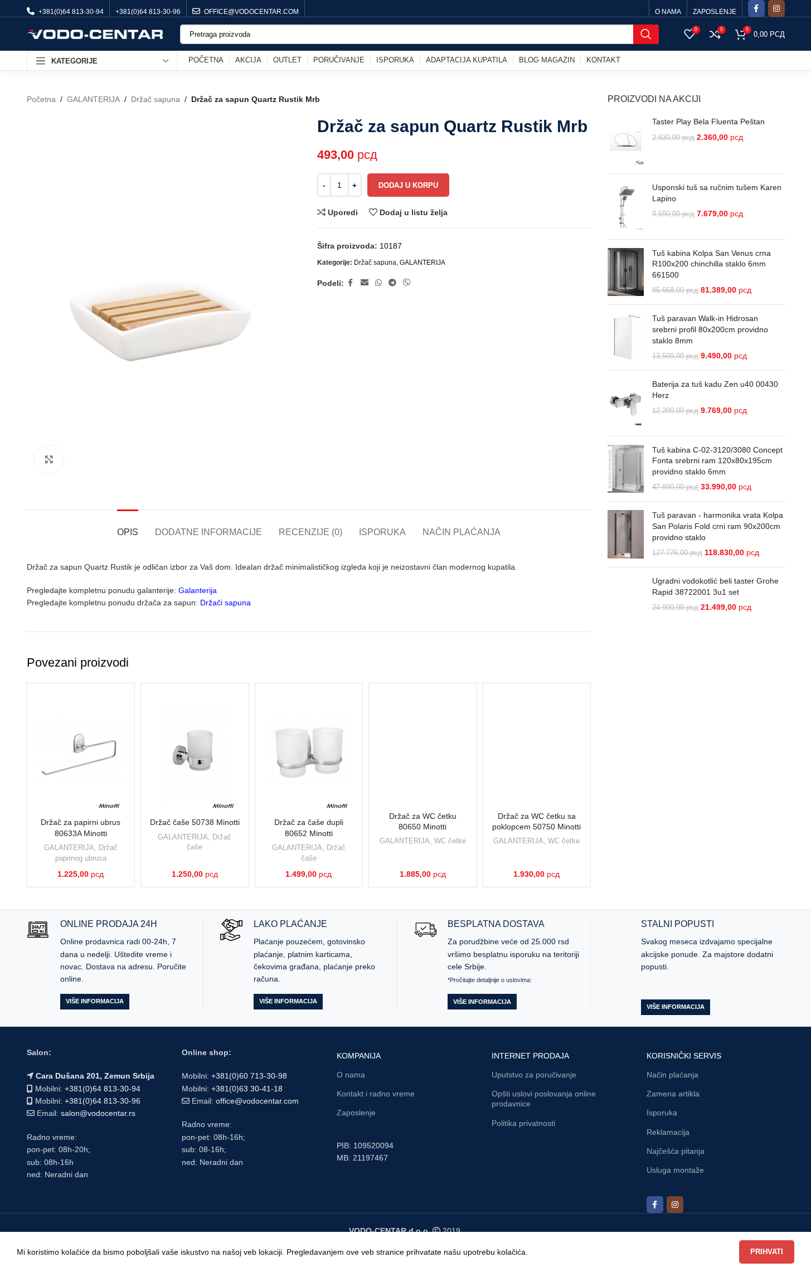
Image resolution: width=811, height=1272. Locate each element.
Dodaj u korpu (408, 185)
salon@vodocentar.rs (98, 1113)
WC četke (450, 841)
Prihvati (766, 1251)
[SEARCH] (646, 34)
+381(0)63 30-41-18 (247, 1088)
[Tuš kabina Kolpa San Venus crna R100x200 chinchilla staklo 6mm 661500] (626, 272)
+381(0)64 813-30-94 (102, 1088)
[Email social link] (364, 282)
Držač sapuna (155, 99)
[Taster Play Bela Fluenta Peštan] (626, 140)
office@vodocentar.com (257, 1100)
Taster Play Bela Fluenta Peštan (708, 121)
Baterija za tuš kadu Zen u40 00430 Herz (715, 390)
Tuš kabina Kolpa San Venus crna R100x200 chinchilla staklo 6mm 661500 (711, 264)
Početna (41, 99)
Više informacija (95, 1001)
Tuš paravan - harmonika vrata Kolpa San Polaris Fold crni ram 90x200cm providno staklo (717, 526)
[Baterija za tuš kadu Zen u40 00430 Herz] (626, 403)
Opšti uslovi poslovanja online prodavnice (544, 1098)
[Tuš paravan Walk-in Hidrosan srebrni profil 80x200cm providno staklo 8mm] (626, 337)
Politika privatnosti (523, 1123)
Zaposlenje (356, 1112)
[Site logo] (95, 33)
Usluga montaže (675, 1170)
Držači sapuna (225, 602)
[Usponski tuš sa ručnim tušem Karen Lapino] (626, 206)
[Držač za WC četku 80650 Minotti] (422, 749)
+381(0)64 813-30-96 (102, 1100)
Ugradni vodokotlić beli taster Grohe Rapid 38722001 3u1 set (715, 586)
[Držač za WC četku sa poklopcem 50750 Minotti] (537, 749)
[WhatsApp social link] (378, 282)
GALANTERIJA (93, 99)
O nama (351, 1074)
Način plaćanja (672, 1074)
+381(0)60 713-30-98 (249, 1075)
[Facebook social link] (756, 8)
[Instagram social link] (776, 8)
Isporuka (662, 1112)
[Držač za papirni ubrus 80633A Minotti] (81, 752)
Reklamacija (668, 1132)
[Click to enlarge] (49, 459)
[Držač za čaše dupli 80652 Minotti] (309, 752)
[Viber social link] (407, 282)
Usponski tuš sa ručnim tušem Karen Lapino (716, 193)
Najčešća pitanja (676, 1151)
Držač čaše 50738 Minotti (195, 822)
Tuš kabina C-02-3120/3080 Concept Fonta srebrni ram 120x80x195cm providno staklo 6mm (717, 460)
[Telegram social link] (392, 282)
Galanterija (197, 590)
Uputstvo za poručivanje (534, 1074)
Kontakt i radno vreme (376, 1093)
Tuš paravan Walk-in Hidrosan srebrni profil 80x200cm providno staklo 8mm (710, 329)
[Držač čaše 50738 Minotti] (194, 752)
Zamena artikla (673, 1093)
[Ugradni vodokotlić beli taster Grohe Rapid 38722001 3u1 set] (626, 613)
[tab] (127, 526)
